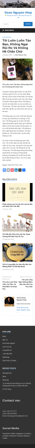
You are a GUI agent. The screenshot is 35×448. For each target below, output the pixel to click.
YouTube (27, 433)
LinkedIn (5, 436)
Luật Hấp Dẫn (6, 37)
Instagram (19, 433)
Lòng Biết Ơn (7, 350)
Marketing (6, 357)
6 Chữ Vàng (7, 389)
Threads (20, 436)
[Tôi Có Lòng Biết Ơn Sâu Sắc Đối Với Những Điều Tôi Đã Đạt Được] (17, 262)
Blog (4, 336)
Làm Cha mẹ (7, 347)
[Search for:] (17, 24)
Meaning (6, 380)
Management (7, 373)
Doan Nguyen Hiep (18, 12)
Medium (26, 436)
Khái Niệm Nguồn (9, 343)
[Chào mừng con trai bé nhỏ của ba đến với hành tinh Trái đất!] (17, 202)
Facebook (5, 433)
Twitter (12, 433)
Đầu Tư (5, 340)
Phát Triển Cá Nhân (9, 360)
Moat (4, 376)
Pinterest (13, 436)
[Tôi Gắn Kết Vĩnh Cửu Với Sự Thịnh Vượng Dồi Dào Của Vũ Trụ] (17, 232)
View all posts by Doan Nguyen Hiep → (23, 310)
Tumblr (4, 438)
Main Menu (9, 30)
